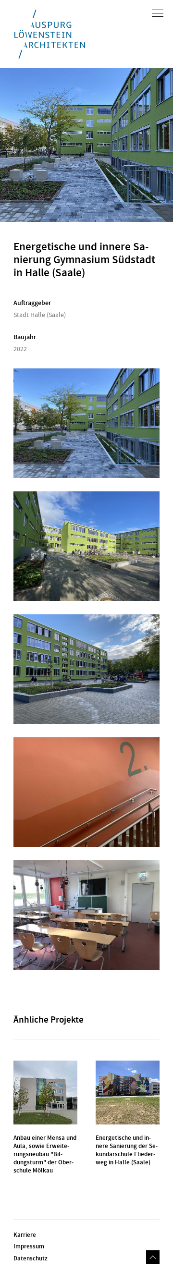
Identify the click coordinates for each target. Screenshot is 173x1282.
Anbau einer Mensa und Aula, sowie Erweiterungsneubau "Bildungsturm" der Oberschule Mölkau (44, 1154)
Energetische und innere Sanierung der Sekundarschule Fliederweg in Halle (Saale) (127, 1150)
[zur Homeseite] (49, 34)
